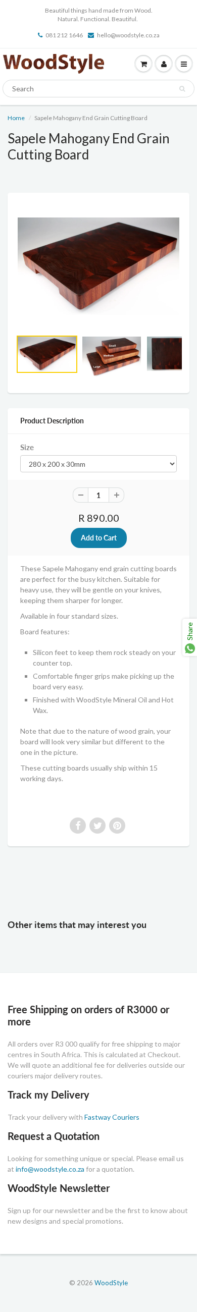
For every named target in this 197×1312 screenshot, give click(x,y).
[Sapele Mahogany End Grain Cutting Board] (98, 265)
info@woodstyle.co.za (50, 1169)
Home (16, 118)
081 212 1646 (64, 35)
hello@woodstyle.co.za (128, 35)
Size (27, 447)
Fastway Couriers (111, 1117)
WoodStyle (111, 1283)
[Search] (182, 89)
